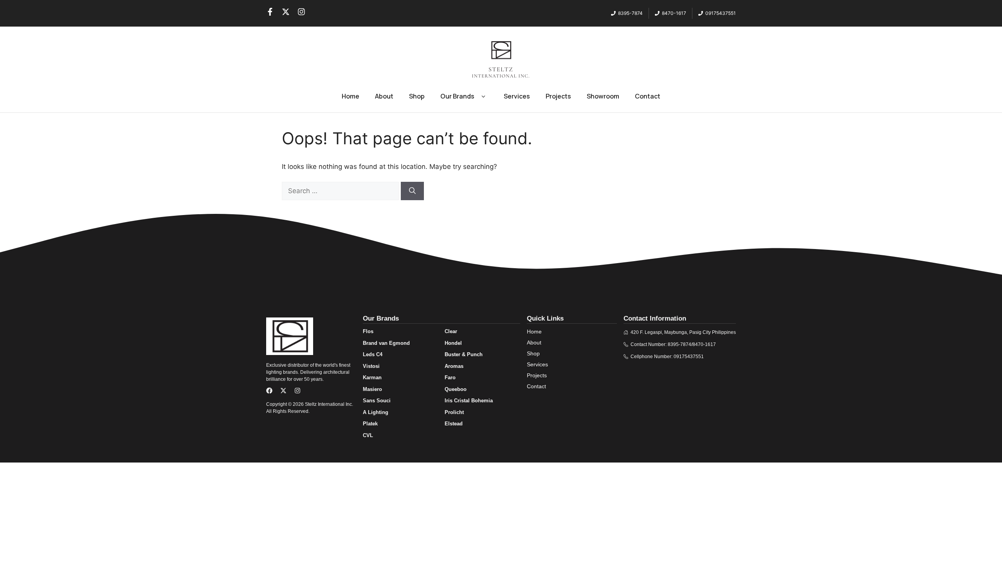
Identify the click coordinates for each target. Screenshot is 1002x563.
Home (350, 96)
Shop (417, 96)
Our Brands (457, 96)
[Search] (412, 191)
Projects (558, 96)
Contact (647, 96)
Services (517, 96)
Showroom (603, 96)
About (384, 96)
